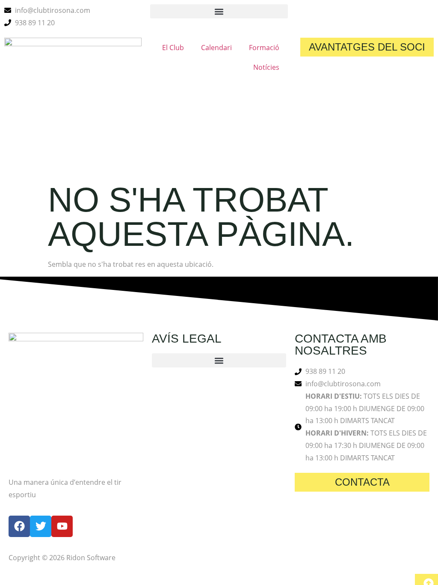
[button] (218, 11)
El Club (173, 47)
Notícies (266, 67)
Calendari (216, 47)
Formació (264, 47)
